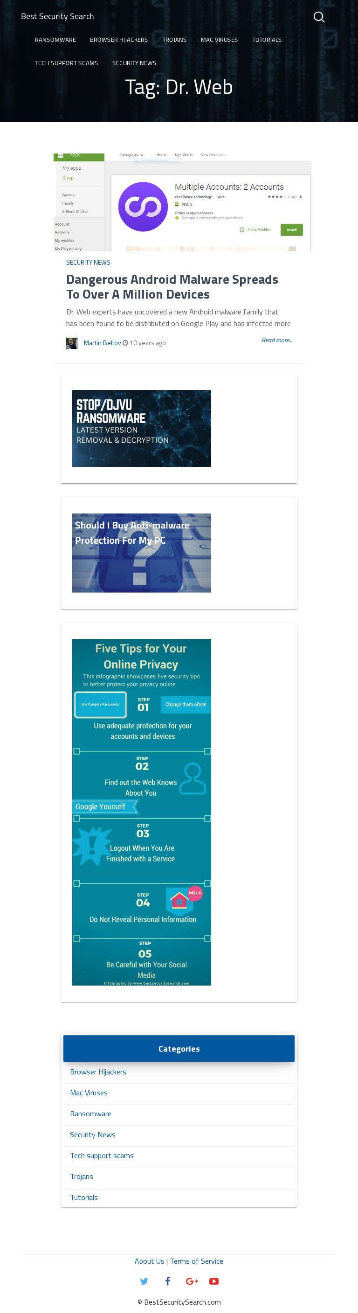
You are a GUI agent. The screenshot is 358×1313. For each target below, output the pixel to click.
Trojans (174, 39)
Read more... (277, 340)
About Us (150, 1260)
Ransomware (55, 39)
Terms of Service (196, 1260)
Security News (134, 62)
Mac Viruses (219, 39)
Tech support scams (66, 62)
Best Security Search (57, 16)
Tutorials (267, 39)
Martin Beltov (102, 342)
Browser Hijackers (119, 39)
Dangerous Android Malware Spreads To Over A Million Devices (172, 286)
